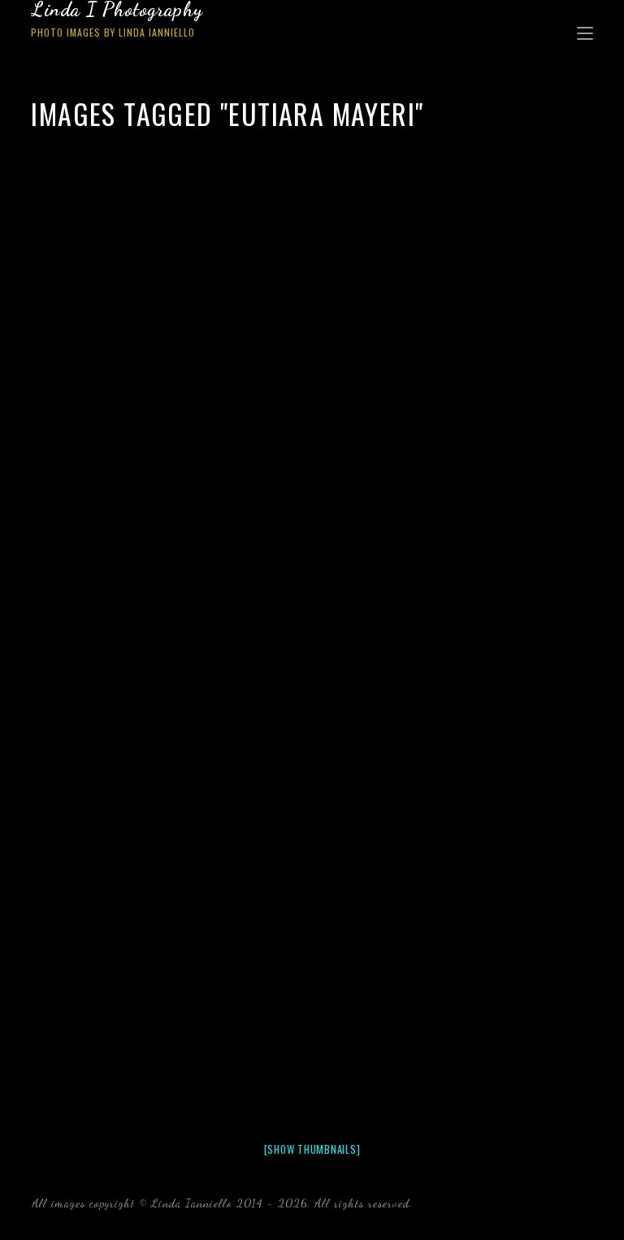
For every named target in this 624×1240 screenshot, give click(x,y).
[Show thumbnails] (312, 1149)
